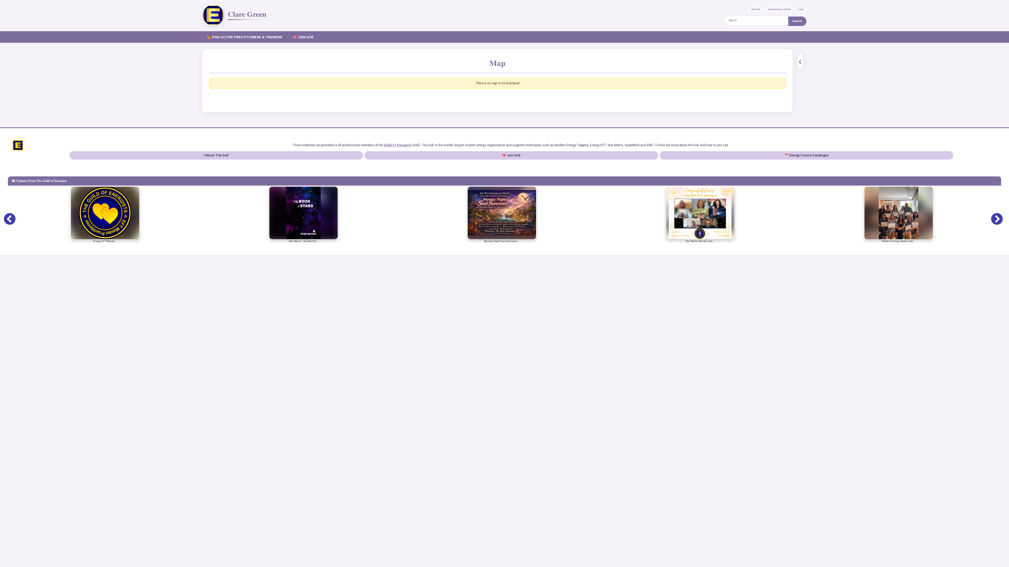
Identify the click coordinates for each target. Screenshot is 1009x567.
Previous (5, 215)
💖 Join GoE (511, 155)
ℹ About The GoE (216, 155)
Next (993, 215)
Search (797, 21)
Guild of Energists (397, 145)
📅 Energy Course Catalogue (806, 155)
